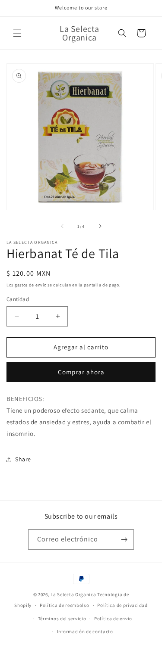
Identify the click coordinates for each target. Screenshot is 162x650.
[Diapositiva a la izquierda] (62, 226)
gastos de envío (31, 285)
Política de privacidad (122, 605)
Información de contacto (85, 631)
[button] (17, 33)
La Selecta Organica (74, 594)
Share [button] (23, 459)
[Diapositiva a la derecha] (100, 226)
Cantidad (17, 299)
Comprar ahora (81, 372)
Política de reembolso (64, 605)
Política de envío (113, 619)
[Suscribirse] (123, 539)
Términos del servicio (62, 619)
